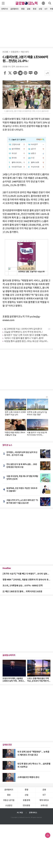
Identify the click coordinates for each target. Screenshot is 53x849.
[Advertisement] (26, 29)
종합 (23, 9)
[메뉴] (3, 3)
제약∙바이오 (44, 800)
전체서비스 (33, 813)
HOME (5, 52)
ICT (46, 9)
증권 (34, 9)
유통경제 (15, 52)
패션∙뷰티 (25, 52)
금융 (28, 9)
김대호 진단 (7, 745)
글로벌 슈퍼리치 (9, 655)
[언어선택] (43, 3)
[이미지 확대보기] (47, 82)
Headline (7, 568)
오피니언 (44, 805)
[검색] (50, 3)
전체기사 (4, 9)
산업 (40, 9)
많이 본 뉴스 (7, 445)
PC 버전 (20, 813)
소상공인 (8, 805)
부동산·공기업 (8, 800)
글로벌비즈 (14, 9)
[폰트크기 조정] (47, 73)
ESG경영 (26, 805)
